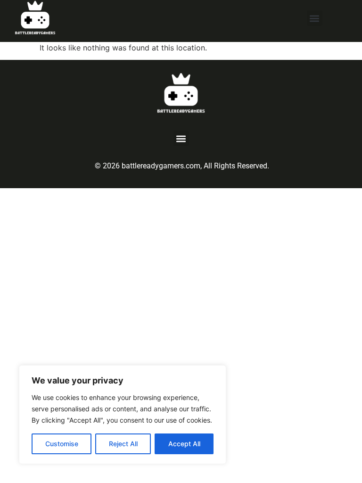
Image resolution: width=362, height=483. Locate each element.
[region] (122, 414)
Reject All (123, 444)
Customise (61, 444)
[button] (314, 18)
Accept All (184, 444)
